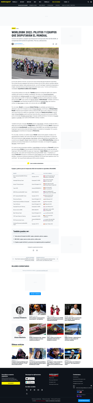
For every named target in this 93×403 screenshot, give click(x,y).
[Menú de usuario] (91, 2)
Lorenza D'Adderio (18, 43)
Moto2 (26, 140)
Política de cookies (46, 398)
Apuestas (58, 5)
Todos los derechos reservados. (53, 400)
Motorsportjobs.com (53, 379)
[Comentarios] (57, 44)
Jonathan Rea (44, 101)
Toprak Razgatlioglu (48, 94)
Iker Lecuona (26, 138)
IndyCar (29, 2)
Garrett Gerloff (34, 99)
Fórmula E (46, 2)
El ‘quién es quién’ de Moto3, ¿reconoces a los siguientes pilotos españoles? (33, 242)
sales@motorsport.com (78, 383)
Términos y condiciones (36, 398)
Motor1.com (51, 377)
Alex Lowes (20, 103)
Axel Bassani (15, 130)
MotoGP (22, 2)
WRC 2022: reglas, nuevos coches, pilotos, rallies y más (28, 239)
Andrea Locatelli (25, 96)
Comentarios (75, 377)
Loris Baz (19, 117)
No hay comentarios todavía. (35, 270)
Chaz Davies (40, 123)
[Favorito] (53, 44)
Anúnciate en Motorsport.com (79, 379)
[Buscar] (88, 2)
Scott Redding (20, 114)
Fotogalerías (50, 5)
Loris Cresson (37, 154)
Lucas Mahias (35, 147)
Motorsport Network (40, 400)
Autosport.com (52, 382)
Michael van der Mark (26, 116)
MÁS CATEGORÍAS (56, 2)
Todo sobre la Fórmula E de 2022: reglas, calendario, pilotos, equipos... (31, 236)
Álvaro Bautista (37, 109)
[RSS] (26, 393)
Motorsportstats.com (53, 384)
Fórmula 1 (14, 2)
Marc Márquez (42, 5)
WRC (35, 2)
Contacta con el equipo (78, 381)
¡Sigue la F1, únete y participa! (68, 5)
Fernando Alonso (33, 5)
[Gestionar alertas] (37, 250)
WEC (40, 2)
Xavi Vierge (34, 138)
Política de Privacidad (55, 398)
